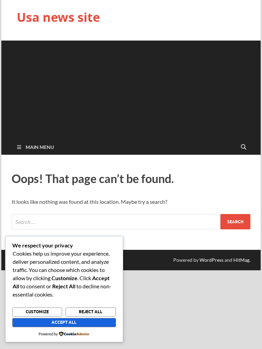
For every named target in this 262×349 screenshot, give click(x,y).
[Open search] (243, 147)
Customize (37, 311)
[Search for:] (131, 221)
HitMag (241, 260)
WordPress (211, 260)
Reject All (90, 311)
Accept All (64, 322)
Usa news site (58, 17)
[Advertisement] (131, 88)
